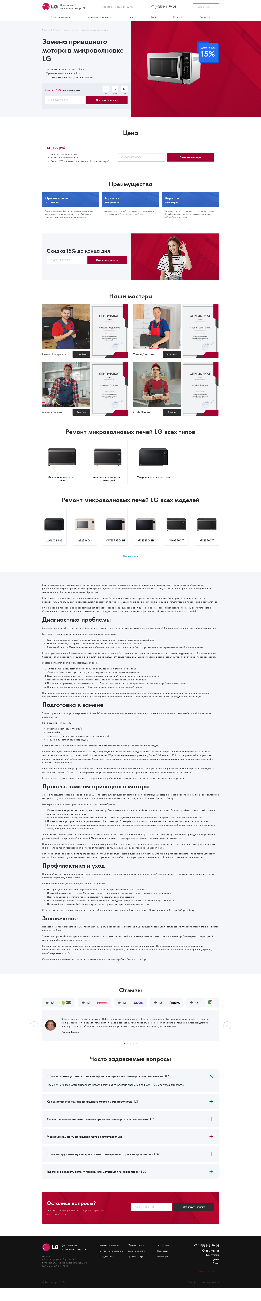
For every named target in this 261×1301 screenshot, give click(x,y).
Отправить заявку (107, 260)
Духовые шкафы (136, 1256)
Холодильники (105, 1256)
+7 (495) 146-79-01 (163, 7)
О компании (210, 1250)
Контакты (212, 1255)
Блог (216, 1263)
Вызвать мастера (190, 157)
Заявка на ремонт (205, 7)
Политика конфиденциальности (203, 1282)
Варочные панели (136, 1250)
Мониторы (162, 1256)
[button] (34, 1025)
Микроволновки (136, 1245)
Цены (215, 1259)
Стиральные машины (108, 1245)
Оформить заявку (107, 100)
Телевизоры (163, 1245)
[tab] (130, 1076)
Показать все (130, 555)
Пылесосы (162, 1250)
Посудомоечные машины (110, 1250)
